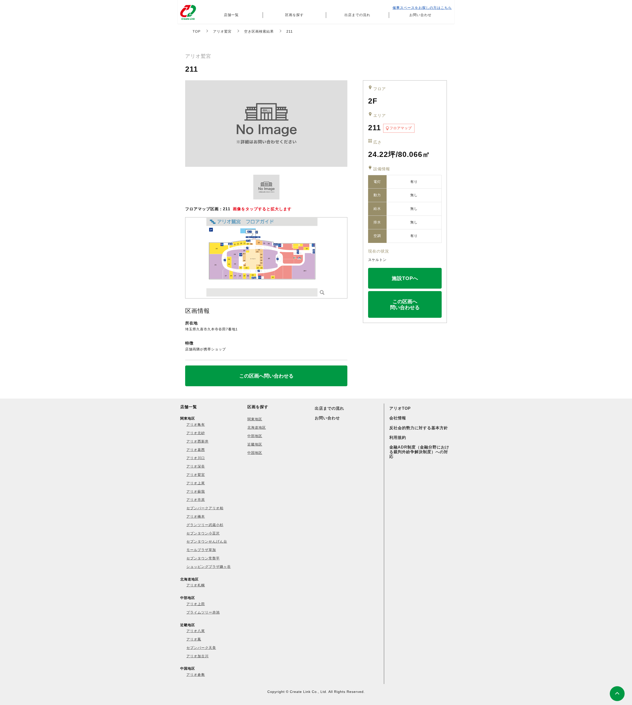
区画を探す (294, 15)
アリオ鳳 (193, 639)
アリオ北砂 (195, 433)
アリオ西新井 (197, 441)
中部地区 (254, 436)
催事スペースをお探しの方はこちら (422, 8)
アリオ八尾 (195, 631)
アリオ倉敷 (195, 675)
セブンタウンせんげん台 (206, 541)
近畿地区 (254, 444)
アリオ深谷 (195, 466)
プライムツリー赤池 (203, 612)
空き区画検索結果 (259, 31)
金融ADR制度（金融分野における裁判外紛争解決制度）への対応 (419, 452)
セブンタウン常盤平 (203, 558)
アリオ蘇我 (195, 491)
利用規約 (397, 437)
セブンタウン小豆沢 (203, 533)
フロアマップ (401, 128)
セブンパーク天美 (201, 648)
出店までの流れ (357, 15)
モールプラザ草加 (201, 550)
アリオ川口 (195, 458)
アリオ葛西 (195, 450)
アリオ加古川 (197, 656)
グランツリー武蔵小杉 (204, 525)
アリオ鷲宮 (222, 31)
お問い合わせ (420, 15)
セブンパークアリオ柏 (204, 508)
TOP (196, 31)
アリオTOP (400, 408)
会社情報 (397, 418)
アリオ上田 (195, 604)
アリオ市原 (195, 500)
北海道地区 (256, 427)
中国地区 (254, 453)
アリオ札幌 (195, 585)
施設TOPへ (405, 278)
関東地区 (254, 419)
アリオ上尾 (195, 483)
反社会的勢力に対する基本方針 (418, 428)
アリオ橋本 (195, 516)
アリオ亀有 (195, 425)
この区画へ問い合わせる (405, 304)
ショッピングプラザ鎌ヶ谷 (208, 567)
